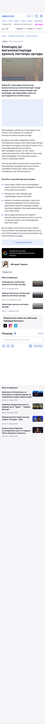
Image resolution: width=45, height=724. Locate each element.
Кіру (41, 333)
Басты (4, 36)
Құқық (30, 21)
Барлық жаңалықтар (16, 36)
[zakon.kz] (8, 16)
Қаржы (17, 21)
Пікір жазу (38, 346)
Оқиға (23, 21)
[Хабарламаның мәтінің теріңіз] (22, 340)
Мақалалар (38, 21)
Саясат (4, 21)
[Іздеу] (36, 16)
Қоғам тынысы (32, 36)
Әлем (11, 21)
